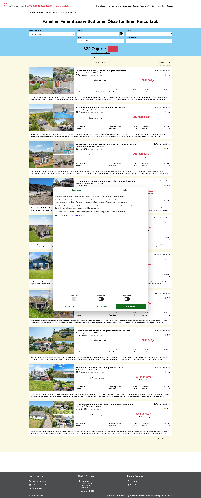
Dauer (80, 37)
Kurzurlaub (126, 6)
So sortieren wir (165, 65)
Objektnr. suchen (158, 6)
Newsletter (146, 496)
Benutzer (170, 6)
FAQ (127, 496)
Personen (129, 30)
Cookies (122, 496)
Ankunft (80, 30)
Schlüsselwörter (131, 37)
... (122, 34)
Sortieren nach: (99, 58)
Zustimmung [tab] (77, 190)
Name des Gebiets (35, 31)
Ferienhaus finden (103, 6)
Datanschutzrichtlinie (75, 215)
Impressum (110, 496)
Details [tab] (124, 190)
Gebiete (136, 6)
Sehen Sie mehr (100, 80)
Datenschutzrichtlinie (136, 496)
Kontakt (117, 496)
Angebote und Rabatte (164, 496)
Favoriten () (145, 6)
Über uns (154, 496)
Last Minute (116, 6)
